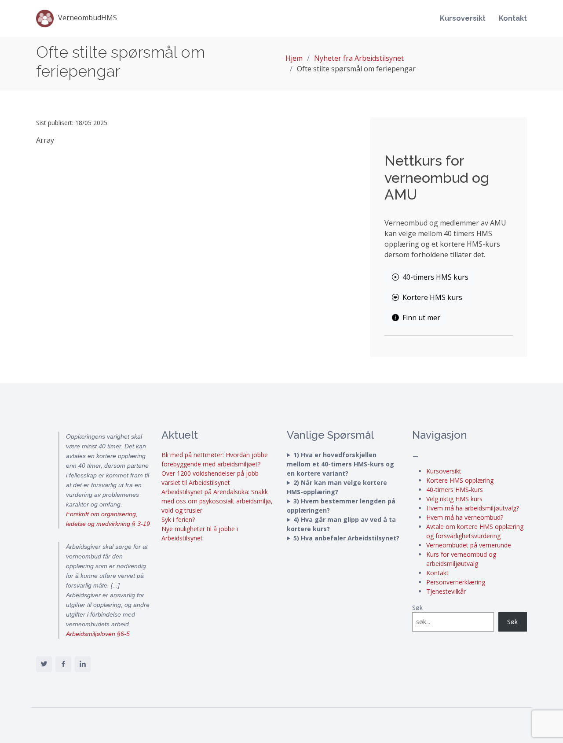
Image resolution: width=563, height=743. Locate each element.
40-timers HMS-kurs (454, 489)
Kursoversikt (463, 18)
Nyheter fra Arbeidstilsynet (359, 58)
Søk (417, 607)
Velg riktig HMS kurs (454, 499)
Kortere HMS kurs (432, 297)
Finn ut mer (421, 317)
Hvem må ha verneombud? (464, 517)
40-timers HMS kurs (435, 277)
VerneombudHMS (87, 17)
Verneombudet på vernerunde (468, 545)
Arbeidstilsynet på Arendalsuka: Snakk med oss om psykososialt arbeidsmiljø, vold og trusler (217, 501)
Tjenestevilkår (446, 591)
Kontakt (513, 18)
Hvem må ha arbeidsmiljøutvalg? (472, 508)
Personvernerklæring (455, 582)
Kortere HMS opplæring (460, 480)
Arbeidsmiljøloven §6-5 (98, 633)
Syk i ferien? (178, 519)
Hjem (294, 58)
